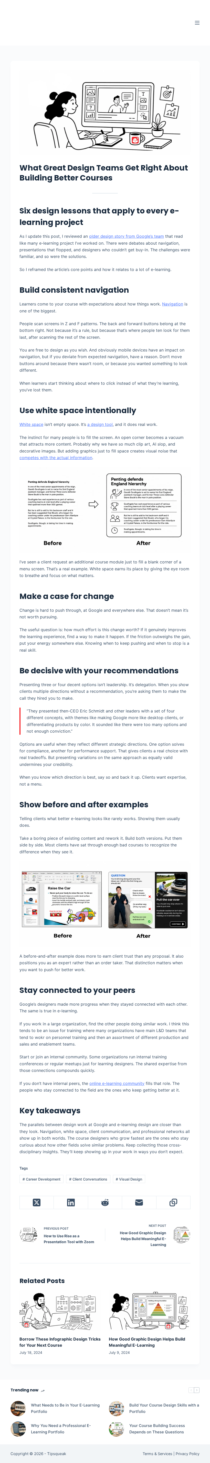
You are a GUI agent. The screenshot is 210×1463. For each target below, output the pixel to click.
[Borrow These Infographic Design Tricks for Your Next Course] (60, 1310)
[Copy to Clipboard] (173, 1202)
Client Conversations (88, 1179)
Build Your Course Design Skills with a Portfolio (164, 1408)
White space (31, 424)
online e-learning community (116, 1083)
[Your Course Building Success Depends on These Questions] (116, 1429)
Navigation (172, 304)
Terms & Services (157, 1453)
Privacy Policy (188, 1453)
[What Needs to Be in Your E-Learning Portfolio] (18, 1408)
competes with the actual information (55, 457)
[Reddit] (105, 1202)
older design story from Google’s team (126, 236)
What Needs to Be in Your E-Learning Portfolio (65, 1408)
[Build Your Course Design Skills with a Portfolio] (116, 1408)
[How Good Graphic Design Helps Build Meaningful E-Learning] (150, 1310)
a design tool (100, 424)
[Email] (139, 1202)
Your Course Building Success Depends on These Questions (157, 1428)
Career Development (41, 1179)
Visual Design (129, 1179)
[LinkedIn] (71, 1202)
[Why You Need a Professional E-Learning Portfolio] (18, 1429)
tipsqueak (52, 18)
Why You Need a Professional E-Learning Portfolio (61, 1428)
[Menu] (197, 22)
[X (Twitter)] (37, 1202)
